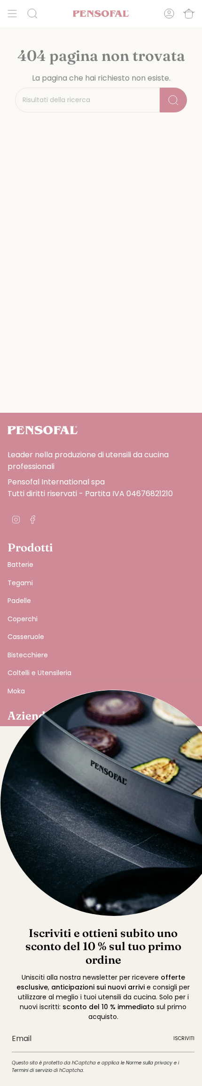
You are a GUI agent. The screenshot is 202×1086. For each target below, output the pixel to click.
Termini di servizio (32, 1070)
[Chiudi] (188, 740)
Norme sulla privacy (149, 1062)
